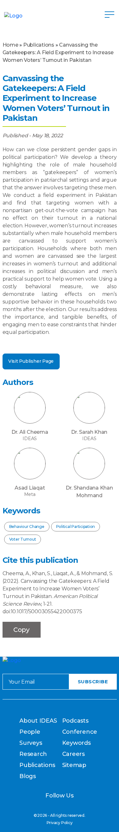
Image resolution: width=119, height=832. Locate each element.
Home (10, 45)
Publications (38, 45)
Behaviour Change (26, 526)
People (29, 731)
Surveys (30, 742)
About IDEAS (38, 720)
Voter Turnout (22, 539)
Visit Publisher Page (31, 361)
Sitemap (74, 765)
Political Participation (75, 526)
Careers (73, 754)
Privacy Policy (60, 822)
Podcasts (75, 720)
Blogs (27, 776)
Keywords (76, 742)
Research (33, 754)
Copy (21, 630)
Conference (79, 731)
